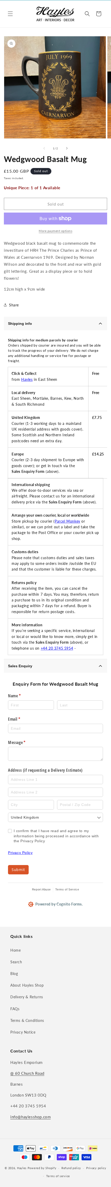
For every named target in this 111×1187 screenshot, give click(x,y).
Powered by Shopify (42, 1168)
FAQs (14, 1009)
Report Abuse (41, 889)
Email (21, 719)
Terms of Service (67, 889)
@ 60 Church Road (27, 1073)
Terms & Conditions (27, 1020)
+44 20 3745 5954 (57, 648)
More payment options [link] (55, 231)
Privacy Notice (22, 1032)
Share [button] (14, 305)
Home (15, 950)
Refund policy (71, 1168)
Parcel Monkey (67, 521)
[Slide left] (44, 148)
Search (16, 962)
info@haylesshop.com (30, 1116)
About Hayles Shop (27, 985)
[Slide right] (67, 148)
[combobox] (55, 817)
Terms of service (58, 1176)
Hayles (27, 379)
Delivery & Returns (26, 997)
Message (24, 742)
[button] (10, 13)
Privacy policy (96, 1168)
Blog (14, 973)
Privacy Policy (20, 853)
